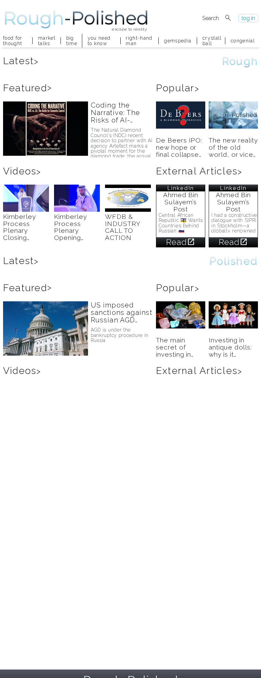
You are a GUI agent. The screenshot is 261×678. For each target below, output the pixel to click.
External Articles (199, 171)
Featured (27, 88)
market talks (46, 40)
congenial (243, 40)
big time (71, 40)
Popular (177, 88)
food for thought (12, 40)
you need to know (99, 40)
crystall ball (211, 40)
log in (248, 18)
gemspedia (177, 40)
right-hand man (139, 40)
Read (180, 242)
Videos (22, 171)
